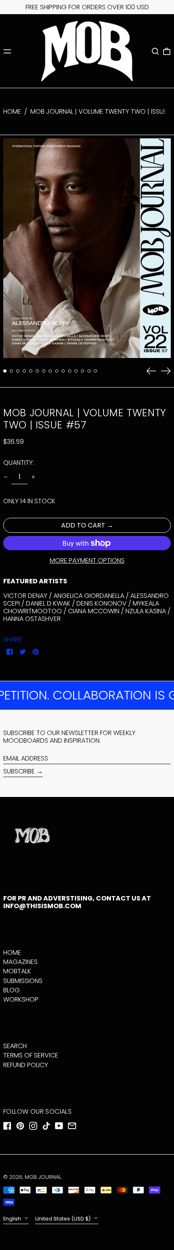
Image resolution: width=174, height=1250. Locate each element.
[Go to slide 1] (4, 371)
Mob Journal (43, 1177)
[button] (155, 51)
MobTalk (17, 971)
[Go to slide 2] (11, 371)
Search (15, 1046)
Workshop (20, 999)
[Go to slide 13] (82, 371)
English (12, 1218)
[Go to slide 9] (56, 371)
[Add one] (33, 477)
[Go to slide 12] (76, 371)
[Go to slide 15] (95, 371)
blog (11, 990)
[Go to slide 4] (24, 371)
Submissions (22, 980)
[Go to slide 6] (37, 371)
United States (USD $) (63, 1218)
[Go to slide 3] (17, 371)
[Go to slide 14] (89, 371)
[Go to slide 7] (43, 371)
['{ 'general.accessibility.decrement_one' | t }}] (5, 477)
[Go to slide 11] (69, 371)
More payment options (87, 560)
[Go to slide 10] (63, 371)
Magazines (20, 961)
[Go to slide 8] (50, 371)
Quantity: (18, 462)
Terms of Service (30, 1055)
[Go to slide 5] (30, 371)
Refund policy (25, 1065)
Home (12, 111)
